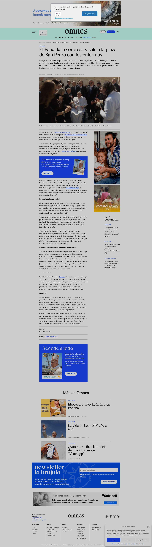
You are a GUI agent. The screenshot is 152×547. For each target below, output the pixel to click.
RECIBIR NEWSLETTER (109, 482)
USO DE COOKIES (67, 545)
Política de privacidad (125, 544)
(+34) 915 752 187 (36, 518)
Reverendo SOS (81, 539)
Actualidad (42, 42)
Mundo (79, 37)
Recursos (80, 524)
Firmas (64, 524)
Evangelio (80, 533)
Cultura (71, 37)
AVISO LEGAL (44, 545)
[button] (148, 526)
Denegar (128, 540)
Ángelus (62, 277)
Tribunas (64, 531)
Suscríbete (111, 32)
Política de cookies (116, 544)
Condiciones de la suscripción (102, 545)
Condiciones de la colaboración (137, 544)
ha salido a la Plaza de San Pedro (76, 134)
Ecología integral (53, 528)
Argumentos (81, 528)
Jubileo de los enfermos (62, 132)
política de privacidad (106, 474)
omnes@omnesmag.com (38, 519)
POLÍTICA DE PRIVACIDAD (55, 545)
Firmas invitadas (67, 529)
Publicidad (95, 529)
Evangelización (52, 531)
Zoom (94, 37)
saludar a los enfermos (69, 151)
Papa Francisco (52, 336)
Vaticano (87, 37)
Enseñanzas (80, 531)
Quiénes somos (96, 528)
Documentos (81, 529)
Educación (50, 529)
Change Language (89, 14)
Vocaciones (51, 535)
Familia (49, 533)
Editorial (65, 528)
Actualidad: (60, 37)
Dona (102, 32)
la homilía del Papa (72, 188)
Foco (48, 524)
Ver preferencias (142, 540)
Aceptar (113, 540)
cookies (82, 476)
